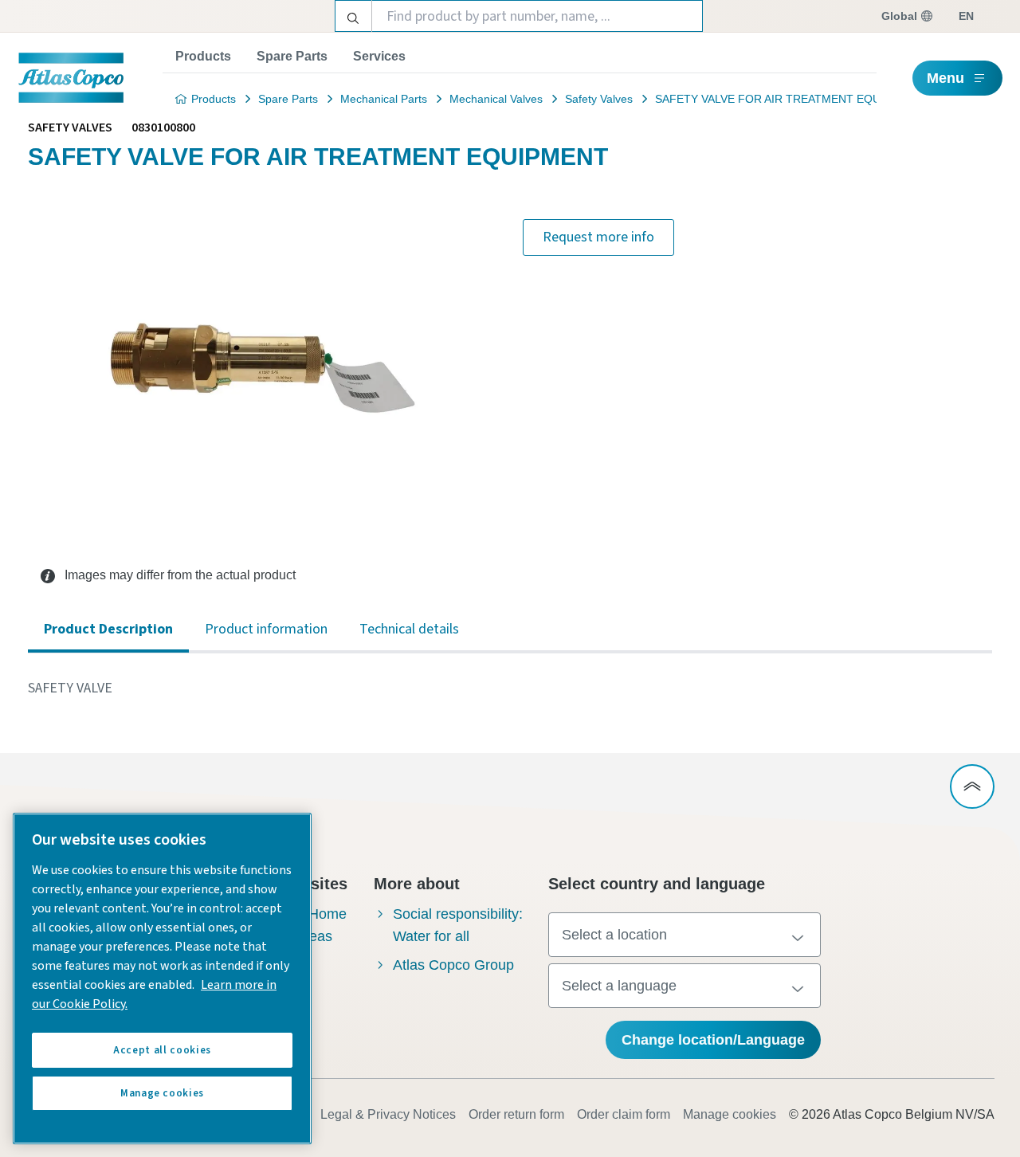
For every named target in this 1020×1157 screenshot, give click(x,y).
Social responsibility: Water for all (458, 925)
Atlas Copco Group (453, 965)
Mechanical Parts (383, 98)
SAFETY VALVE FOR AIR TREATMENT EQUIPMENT (789, 98)
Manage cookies (729, 1114)
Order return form (516, 1114)
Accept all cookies (162, 1050)
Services (379, 56)
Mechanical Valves (496, 98)
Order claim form (623, 1114)
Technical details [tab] (409, 629)
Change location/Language (713, 1040)
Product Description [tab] (108, 629)
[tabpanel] (510, 688)
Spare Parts (292, 56)
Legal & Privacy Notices (388, 1114)
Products (203, 56)
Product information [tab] (266, 629)
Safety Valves (599, 98)
